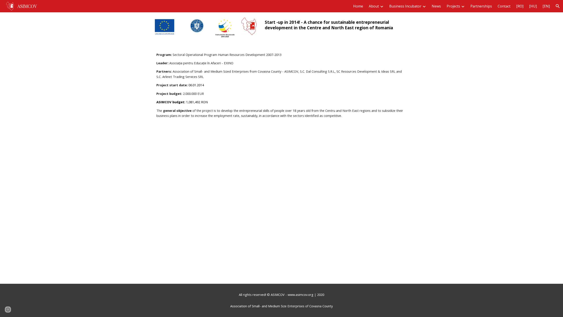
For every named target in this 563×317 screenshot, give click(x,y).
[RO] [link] (519, 6)
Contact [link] (504, 6)
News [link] (436, 6)
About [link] (374, 6)
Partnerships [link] (481, 6)
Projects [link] (453, 6)
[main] (335, 25)
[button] (557, 6)
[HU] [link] (533, 6)
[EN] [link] (546, 6)
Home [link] (358, 6)
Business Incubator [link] (405, 6)
